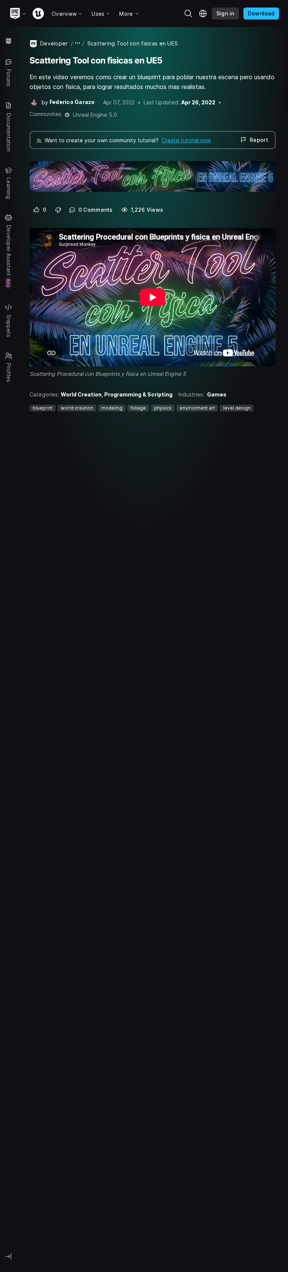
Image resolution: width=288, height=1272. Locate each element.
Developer (54, 43)
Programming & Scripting (138, 394)
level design (236, 408)
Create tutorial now (186, 140)
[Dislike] (58, 210)
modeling (111, 408)
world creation (77, 408)
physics (162, 408)
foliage (138, 408)
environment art (197, 408)
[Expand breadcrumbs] (78, 43)
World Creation (81, 394)
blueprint (42, 408)
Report (259, 140)
